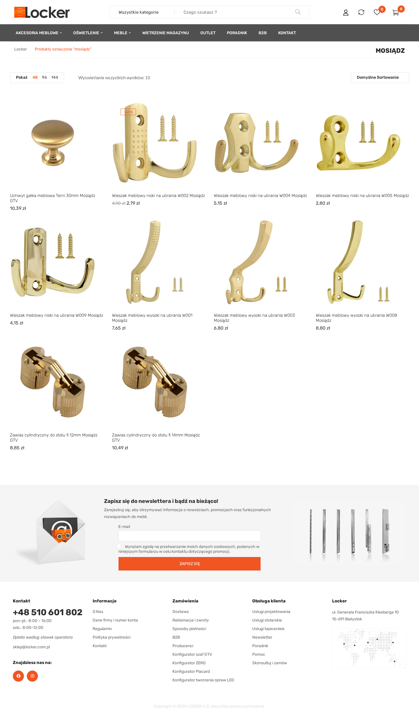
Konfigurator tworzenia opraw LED (203, 680)
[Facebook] (18, 676)
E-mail (124, 526)
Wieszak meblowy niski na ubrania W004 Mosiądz (260, 195)
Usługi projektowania (271, 611)
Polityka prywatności (112, 637)
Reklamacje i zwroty (190, 620)
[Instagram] (32, 676)
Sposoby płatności (189, 628)
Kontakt (100, 645)
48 (35, 77)
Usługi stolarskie (267, 620)
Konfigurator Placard (191, 671)
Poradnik (260, 645)
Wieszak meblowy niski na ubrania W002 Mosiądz (158, 195)
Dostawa (180, 611)
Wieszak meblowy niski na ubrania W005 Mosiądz (362, 195)
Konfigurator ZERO (189, 663)
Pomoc (258, 654)
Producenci (182, 645)
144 (54, 77)
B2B (176, 637)
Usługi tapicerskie (268, 628)
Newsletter (262, 637)
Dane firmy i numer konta (115, 620)
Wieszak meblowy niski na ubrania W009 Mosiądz (56, 315)
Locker (20, 49)
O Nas (98, 611)
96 (44, 77)
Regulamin (102, 628)
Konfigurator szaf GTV (192, 654)
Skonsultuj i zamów (269, 663)
